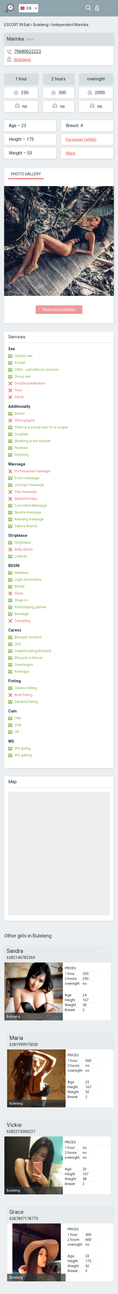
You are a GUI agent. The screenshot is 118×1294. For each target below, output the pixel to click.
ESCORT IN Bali (17, 25)
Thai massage (26, 492)
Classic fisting (26, 688)
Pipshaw (21, 448)
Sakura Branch (26, 526)
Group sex (23, 376)
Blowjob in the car (29, 658)
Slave (19, 593)
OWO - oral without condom (36, 369)
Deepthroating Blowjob (33, 651)
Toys (18, 390)
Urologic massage (29, 485)
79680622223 (27, 51)
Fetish (19, 397)
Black (70, 153)
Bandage (22, 614)
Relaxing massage (29, 519)
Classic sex (23, 356)
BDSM (19, 586)
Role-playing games (30, 607)
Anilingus (22, 671)
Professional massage (32, 471)
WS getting (23, 755)
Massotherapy (26, 498)
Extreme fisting (26, 702)
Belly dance (24, 549)
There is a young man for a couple (41, 427)
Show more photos (59, 309)
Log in (98, 6)
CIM (18, 718)
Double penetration (30, 383)
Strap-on (21, 600)
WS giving (22, 748)
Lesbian (21, 556)
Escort (20, 413)
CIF (17, 732)
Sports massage (28, 512)
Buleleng (40, 25)
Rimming (22, 455)
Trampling (22, 621)
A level (20, 363)
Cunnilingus (24, 665)
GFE (18, 644)
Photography (25, 420)
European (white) (81, 139)
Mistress (21, 573)
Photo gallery (26, 174)
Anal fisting (23, 695)
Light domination (28, 579)
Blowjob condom (28, 637)
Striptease (23, 542)
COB (18, 725)
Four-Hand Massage (31, 505)
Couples (21, 434)
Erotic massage (27, 478)
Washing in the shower (32, 441)
